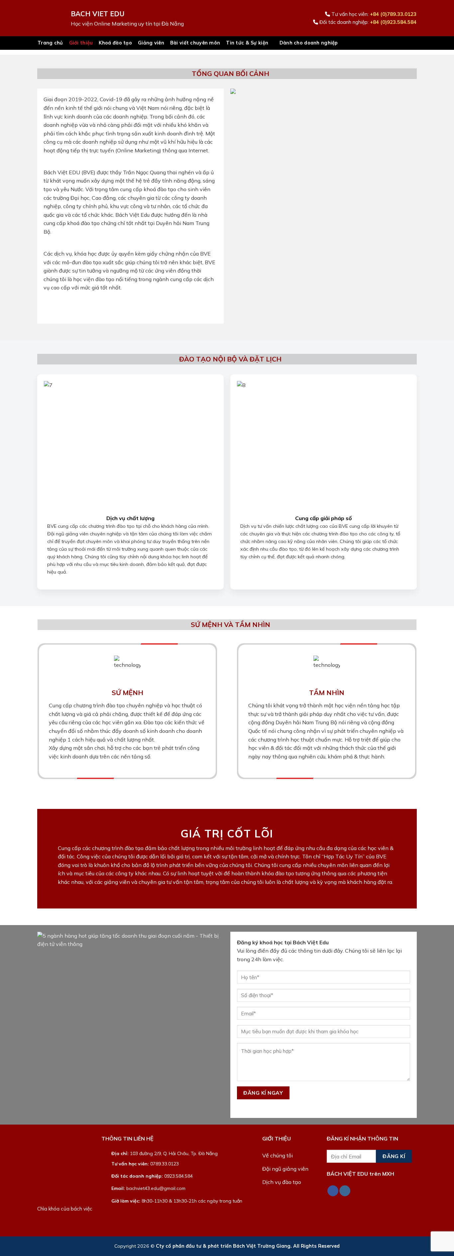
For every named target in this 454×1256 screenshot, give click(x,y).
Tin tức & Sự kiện (247, 43)
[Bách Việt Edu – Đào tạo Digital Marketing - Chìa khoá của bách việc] (49, 18)
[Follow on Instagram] (344, 1191)
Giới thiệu (81, 43)
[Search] (413, 43)
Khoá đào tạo (115, 43)
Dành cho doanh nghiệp (309, 43)
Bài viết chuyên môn (195, 43)
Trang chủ (50, 43)
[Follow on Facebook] (332, 1191)
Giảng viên (151, 43)
